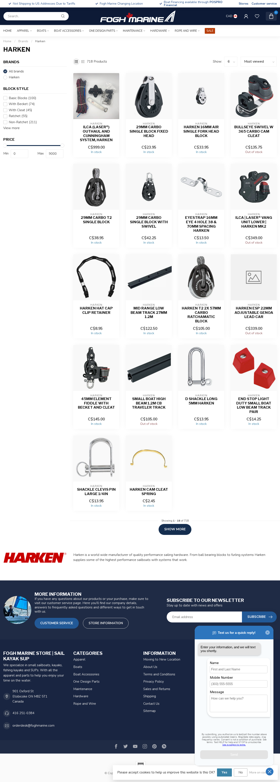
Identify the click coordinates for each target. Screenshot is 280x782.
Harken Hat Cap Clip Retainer (96, 310)
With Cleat (20, 110)
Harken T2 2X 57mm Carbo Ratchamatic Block (201, 314)
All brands (16, 71)
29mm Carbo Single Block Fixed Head (149, 131)
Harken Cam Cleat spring (149, 491)
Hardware (158, 31)
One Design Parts (102, 31)
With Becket (22, 104)
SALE (209, 31)
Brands (23, 41)
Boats (41, 31)
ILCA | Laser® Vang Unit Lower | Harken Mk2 (253, 222)
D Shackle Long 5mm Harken (201, 401)
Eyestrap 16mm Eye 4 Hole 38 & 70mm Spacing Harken (201, 224)
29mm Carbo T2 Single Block (96, 220)
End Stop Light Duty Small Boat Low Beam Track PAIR (253, 405)
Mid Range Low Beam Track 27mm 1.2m (149, 312)
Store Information (106, 623)
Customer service (264, 4)
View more (11, 128)
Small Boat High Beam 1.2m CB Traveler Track (149, 403)
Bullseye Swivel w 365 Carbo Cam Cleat (253, 131)
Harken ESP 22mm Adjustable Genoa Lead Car (253, 312)
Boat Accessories (67, 31)
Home (7, 31)
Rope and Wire (186, 31)
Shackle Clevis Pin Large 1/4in (96, 491)
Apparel (23, 31)
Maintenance (132, 31)
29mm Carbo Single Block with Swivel (149, 222)
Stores (243, 4)
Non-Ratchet (23, 122)
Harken (40, 41)
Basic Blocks (22, 98)
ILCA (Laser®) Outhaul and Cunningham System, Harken (96, 133)
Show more (175, 529)
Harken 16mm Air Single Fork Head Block (201, 131)
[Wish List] (257, 16)
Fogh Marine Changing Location (121, 4)
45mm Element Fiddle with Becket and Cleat (96, 403)
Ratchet (18, 116)
